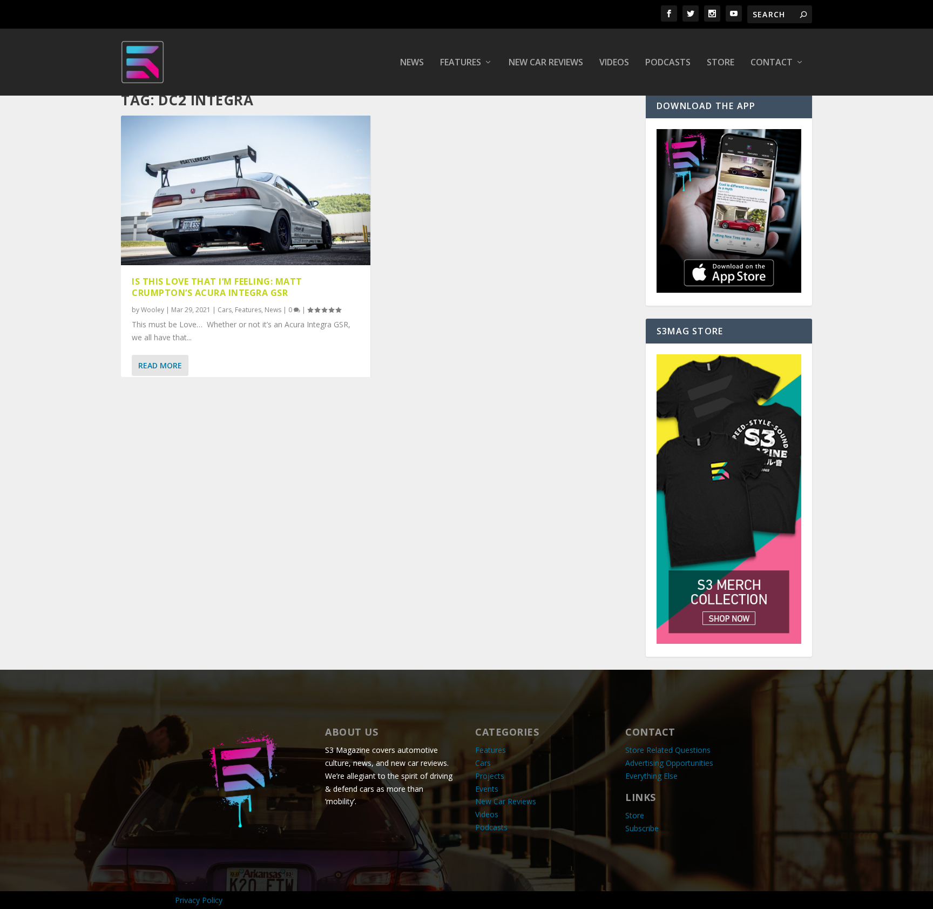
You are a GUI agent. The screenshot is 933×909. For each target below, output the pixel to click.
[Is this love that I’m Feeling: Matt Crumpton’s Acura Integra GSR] (245, 190)
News (412, 63)
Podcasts (668, 63)
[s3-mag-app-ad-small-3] (729, 290)
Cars (225, 309)
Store (720, 63)
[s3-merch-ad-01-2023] (729, 641)
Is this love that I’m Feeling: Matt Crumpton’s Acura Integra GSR (217, 287)
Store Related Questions (668, 750)
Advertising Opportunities (669, 763)
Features (460, 63)
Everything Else (651, 776)
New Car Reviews (546, 63)
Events (486, 789)
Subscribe (642, 828)
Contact (772, 63)
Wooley (152, 309)
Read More (160, 365)
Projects (489, 776)
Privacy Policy (198, 900)
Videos (614, 63)
